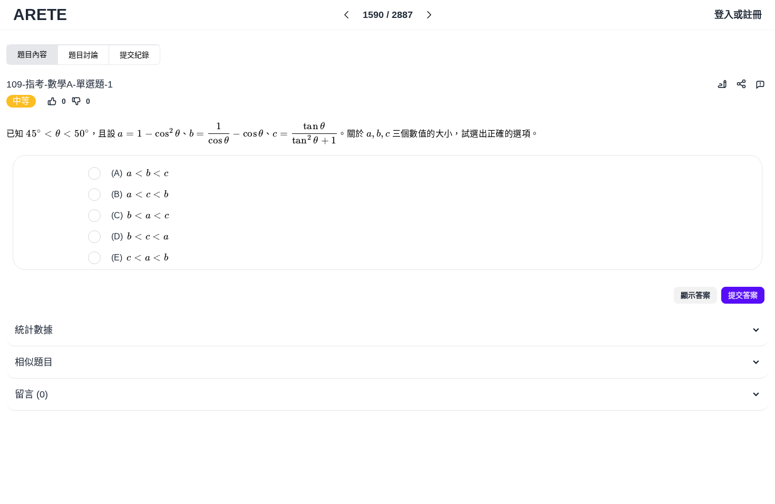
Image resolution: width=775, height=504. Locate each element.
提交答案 (743, 295)
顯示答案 (695, 295)
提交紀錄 (134, 55)
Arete (40, 14)
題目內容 (32, 54)
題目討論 (83, 55)
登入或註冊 (738, 14)
